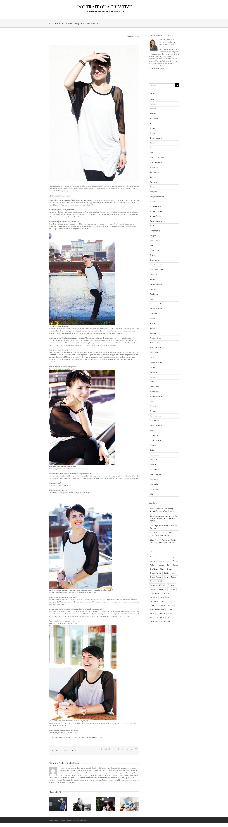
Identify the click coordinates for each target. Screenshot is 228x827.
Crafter (152, 202)
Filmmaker (153, 289)
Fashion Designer (156, 284)
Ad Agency (153, 104)
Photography (161, 605)
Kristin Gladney (74, 763)
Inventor (153, 318)
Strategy (153, 445)
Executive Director (156, 265)
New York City (165, 601)
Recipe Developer (156, 426)
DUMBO (161, 581)
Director (153, 245)
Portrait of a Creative (157, 609)
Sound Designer (155, 440)
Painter (152, 377)
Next (136, 36)
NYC (174, 601)
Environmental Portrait (157, 585)
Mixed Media (164, 597)
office (152, 605)
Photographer (154, 392)
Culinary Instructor (156, 221)
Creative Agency (155, 206)
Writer (152, 494)
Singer (152, 431)
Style (151, 618)
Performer (153, 382)
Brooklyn (161, 565)
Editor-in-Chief (155, 250)
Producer (153, 411)
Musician (153, 367)
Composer (153, 192)
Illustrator (153, 314)
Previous (130, 36)
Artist (152, 123)
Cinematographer (156, 162)
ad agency (160, 557)
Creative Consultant (156, 211)
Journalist (153, 328)
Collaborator (154, 172)
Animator (153, 109)
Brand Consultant (156, 138)
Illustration (162, 589)
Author (152, 128)
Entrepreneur (154, 260)
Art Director (154, 119)
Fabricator (153, 275)
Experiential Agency (156, 270)
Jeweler (152, 323)
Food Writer (154, 294)
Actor (152, 99)
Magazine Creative (156, 338)
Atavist (175, 561)
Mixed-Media (154, 353)
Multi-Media (154, 601)
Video (169, 618)
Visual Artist (154, 622)
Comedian (153, 182)
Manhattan (153, 597)
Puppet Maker (154, 421)
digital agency (154, 240)
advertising (170, 557)
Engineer (153, 255)
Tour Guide (154, 460)
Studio (170, 613)
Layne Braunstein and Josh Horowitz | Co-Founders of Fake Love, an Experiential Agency (164, 518)
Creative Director (155, 216)
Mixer (152, 357)
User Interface (154, 479)
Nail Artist (153, 372)
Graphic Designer (156, 309)
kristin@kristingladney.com (158, 68)
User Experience (155, 474)
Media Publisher (155, 348)
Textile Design (155, 455)
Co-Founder (154, 167)
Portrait (170, 605)
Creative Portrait (155, 577)
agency (152, 561)
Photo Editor (154, 387)
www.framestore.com (94, 737)
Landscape (153, 333)
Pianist (152, 401)
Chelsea (175, 565)
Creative (170, 569)
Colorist (153, 177)
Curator (152, 226)
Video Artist (154, 484)
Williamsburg (165, 622)
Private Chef (154, 406)
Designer (153, 236)
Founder (153, 299)
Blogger (153, 133)
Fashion (152, 279)
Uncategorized (155, 470)
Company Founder (156, 187)
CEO (151, 148)
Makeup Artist (154, 343)
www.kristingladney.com (166, 64)
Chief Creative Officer (157, 158)
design (166, 577)
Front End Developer (157, 304)
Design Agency (155, 231)
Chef (151, 153)
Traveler (153, 465)
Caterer (152, 143)
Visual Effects (154, 489)
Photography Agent (156, 396)
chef (168, 565)
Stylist (152, 450)
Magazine (166, 593)
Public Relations (155, 416)
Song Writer (154, 435)
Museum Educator (156, 362)
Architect (153, 114)
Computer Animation (157, 197)
